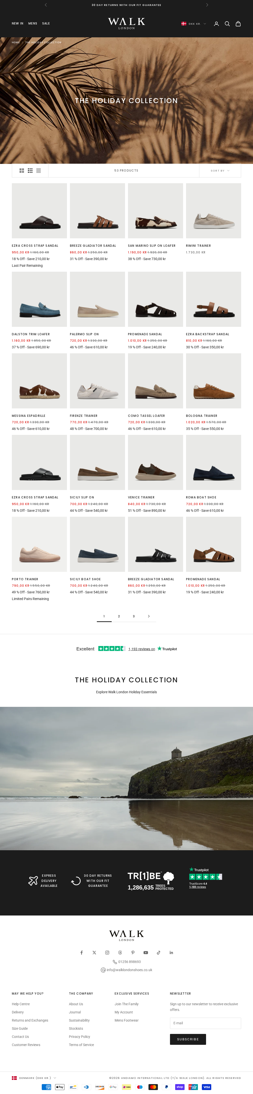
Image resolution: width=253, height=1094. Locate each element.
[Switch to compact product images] (38, 170)
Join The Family (127, 1004)
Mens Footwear (127, 1020)
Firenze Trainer (84, 416)
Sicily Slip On (82, 497)
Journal (75, 1012)
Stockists (76, 1028)
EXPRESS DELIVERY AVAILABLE (49, 880)
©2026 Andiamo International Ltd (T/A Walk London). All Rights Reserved (175, 1078)
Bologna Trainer (201, 416)
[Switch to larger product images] (22, 170)
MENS (32, 23)
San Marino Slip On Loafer (152, 246)
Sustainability (79, 1020)
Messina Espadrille (29, 416)
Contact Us (20, 1037)
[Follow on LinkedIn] (171, 952)
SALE (46, 23)
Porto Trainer (25, 579)
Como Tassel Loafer (146, 416)
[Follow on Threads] (120, 952)
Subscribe (188, 1039)
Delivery (18, 1012)
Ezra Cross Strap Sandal (35, 246)
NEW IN (17, 23)
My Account (124, 1012)
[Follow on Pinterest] (132, 952)
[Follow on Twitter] (94, 952)
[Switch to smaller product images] (30, 170)
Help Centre (21, 1004)
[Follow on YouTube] (145, 952)
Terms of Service (81, 1045)
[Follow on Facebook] (81, 952)
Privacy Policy (79, 1037)
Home (16, 42)
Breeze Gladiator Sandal (93, 246)
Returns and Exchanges (30, 1020)
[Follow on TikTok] (158, 952)
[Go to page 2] (148, 616)
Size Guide (20, 1028)
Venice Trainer (141, 497)
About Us (76, 1004)
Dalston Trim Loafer (31, 334)
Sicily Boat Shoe (85, 579)
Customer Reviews (26, 1045)
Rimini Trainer (198, 246)
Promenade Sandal (145, 334)
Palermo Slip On (84, 334)
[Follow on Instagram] (107, 952)
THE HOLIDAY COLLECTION (43, 42)
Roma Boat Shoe (201, 497)
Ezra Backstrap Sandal (207, 334)
